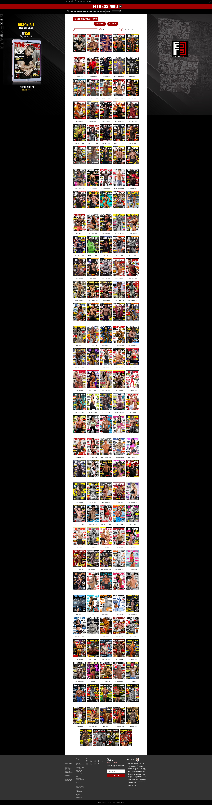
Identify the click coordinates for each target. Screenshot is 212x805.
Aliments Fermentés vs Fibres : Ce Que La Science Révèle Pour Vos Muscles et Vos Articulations (69, 771)
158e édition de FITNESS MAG (68, 780)
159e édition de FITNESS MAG (68, 762)
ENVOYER (116, 775)
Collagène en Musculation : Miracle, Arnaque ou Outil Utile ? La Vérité (80, 779)
